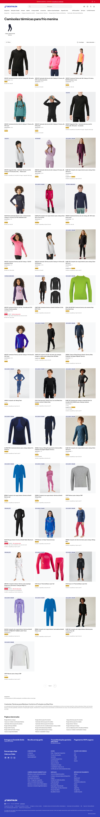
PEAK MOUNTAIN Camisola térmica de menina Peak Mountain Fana (80, 308)
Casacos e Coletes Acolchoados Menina (14, 721)
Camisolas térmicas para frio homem (44, 723)
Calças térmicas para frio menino (74, 719)
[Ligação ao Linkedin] (14, 758)
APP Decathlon (75, 10)
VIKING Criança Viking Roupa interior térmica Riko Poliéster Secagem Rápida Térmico (79, 355)
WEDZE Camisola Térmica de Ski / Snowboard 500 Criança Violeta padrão (18, 308)
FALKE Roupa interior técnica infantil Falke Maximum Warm (18, 540)
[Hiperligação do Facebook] (5, 758)
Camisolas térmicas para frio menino (13, 723)
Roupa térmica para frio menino (43, 719)
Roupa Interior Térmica (71, 723)
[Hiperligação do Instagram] (11, 758)
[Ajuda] (87, 6)
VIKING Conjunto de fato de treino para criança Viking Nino (80, 540)
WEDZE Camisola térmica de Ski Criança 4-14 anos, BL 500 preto (50, 124)
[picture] (19, 61)
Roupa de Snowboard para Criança (43, 729)
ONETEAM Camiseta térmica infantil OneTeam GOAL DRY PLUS (49, 308)
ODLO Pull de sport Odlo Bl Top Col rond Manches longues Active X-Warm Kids (48, 401)
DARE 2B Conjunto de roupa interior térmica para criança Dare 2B (79, 630)
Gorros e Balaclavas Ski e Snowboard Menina (77, 727)
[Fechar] (94, 2)
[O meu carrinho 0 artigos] (94, 6)
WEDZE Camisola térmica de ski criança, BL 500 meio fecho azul (80, 216)
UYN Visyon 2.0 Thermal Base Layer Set (76, 583)
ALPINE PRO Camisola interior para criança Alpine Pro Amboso (19, 448)
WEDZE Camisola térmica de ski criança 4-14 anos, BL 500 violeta (50, 170)
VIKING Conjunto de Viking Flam (13, 400)
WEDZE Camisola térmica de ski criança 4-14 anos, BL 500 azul (19, 124)
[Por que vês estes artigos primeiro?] (77, 42)
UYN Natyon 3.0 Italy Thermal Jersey (45, 539)
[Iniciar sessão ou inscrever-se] (90, 6)
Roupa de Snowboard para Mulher (43, 727)
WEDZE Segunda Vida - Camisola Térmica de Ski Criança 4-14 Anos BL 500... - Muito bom (17, 170)
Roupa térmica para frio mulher (74, 721)
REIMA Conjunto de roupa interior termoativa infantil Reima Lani (49, 630)
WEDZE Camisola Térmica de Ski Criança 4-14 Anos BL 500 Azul (19, 355)
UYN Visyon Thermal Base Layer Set (44, 583)
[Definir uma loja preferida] (84, 6)
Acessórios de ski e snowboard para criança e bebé (47, 725)
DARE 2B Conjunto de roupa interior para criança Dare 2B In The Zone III (50, 216)
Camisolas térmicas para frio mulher (44, 721)
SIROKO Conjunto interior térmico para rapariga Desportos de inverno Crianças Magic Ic (17, 584)
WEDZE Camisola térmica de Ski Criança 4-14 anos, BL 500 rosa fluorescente (50, 79)
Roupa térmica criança (10, 719)
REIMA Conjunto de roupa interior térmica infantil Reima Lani (18, 496)
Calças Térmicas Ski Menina (10, 34)
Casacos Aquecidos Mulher (11, 731)
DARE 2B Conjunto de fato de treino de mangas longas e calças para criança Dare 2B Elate (48, 355)
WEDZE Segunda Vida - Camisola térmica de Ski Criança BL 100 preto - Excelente (79, 124)
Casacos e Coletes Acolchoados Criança (76, 729)
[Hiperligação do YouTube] (8, 758)
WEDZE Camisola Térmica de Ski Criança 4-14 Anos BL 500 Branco (50, 262)
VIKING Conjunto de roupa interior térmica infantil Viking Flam (48, 496)
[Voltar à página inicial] (10, 6)
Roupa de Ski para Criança (72, 725)
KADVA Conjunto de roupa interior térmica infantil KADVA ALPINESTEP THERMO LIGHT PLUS (18, 630)
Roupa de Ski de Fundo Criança (12, 729)
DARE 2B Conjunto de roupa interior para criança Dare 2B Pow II (80, 170)
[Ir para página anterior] (45, 685)
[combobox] (91, 42)
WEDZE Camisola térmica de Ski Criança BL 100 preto (19, 78)
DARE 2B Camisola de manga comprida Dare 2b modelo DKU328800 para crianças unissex (79, 401)
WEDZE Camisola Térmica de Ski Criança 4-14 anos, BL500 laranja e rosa (80, 79)
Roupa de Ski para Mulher (10, 725)
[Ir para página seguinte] (54, 685)
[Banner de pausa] (92, 2)
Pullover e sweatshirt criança (42, 731)
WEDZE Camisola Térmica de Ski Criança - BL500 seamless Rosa (17, 262)
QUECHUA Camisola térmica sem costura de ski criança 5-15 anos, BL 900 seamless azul (17, 216)
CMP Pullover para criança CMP (74, 495)
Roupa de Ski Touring (9, 727)
